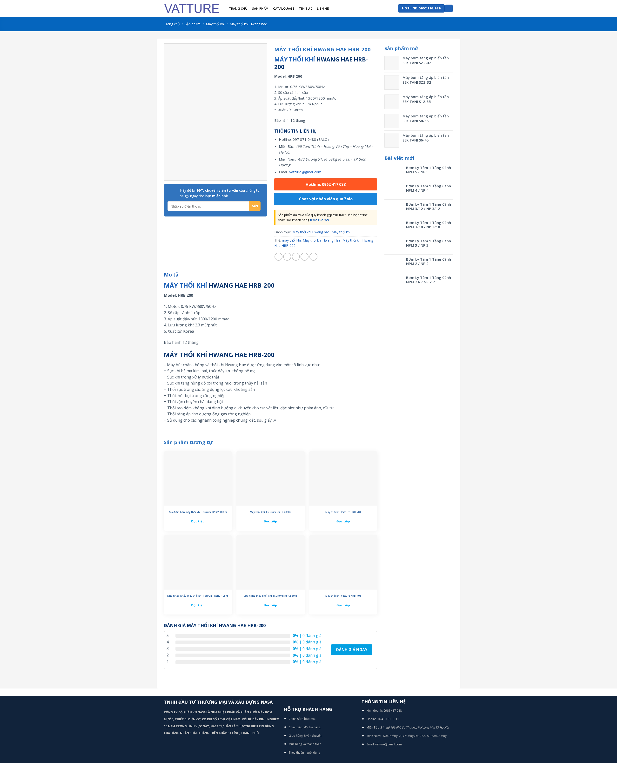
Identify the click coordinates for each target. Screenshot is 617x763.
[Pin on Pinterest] (304, 257)
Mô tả (171, 274)
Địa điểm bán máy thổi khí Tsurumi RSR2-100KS (198, 512)
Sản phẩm (260, 8)
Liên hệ (323, 8)
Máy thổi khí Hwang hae (248, 24)
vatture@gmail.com (305, 171)
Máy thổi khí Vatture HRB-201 (343, 512)
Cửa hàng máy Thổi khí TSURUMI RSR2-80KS (270, 595)
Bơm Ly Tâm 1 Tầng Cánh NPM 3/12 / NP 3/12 (428, 206)
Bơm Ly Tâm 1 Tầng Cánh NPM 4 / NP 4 (428, 188)
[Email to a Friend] (296, 257)
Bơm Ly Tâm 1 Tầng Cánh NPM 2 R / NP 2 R (428, 279)
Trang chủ (238, 8)
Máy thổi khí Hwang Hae (322, 240)
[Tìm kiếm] (449, 9)
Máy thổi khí (215, 24)
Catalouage (283, 8)
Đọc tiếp (198, 521)
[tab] (171, 274)
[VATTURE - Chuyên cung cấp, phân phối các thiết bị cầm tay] (191, 8)
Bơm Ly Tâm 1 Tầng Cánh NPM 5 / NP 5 (428, 169)
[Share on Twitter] (287, 257)
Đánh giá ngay (351, 649)
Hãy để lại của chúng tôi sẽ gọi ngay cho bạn (220, 193)
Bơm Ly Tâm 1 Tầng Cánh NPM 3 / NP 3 (428, 243)
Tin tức (305, 8)
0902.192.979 (319, 220)
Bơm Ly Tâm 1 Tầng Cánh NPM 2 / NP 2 (428, 261)
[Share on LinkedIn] (313, 257)
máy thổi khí (291, 240)
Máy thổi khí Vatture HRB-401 (343, 595)
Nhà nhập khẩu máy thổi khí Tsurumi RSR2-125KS (197, 595)
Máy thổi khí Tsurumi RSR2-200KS (270, 512)
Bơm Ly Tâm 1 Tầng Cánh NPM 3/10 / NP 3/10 (428, 224)
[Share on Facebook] (278, 257)
